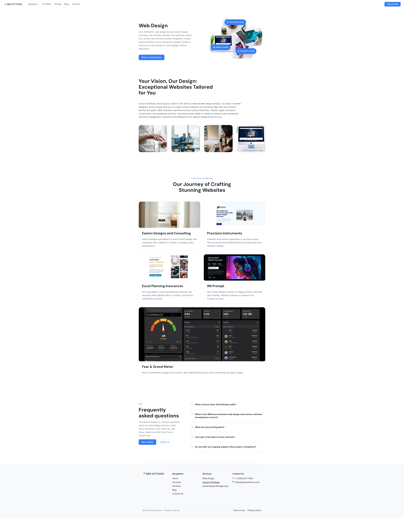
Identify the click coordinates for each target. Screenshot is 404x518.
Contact (76, 4)
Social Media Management (215, 486)
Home (175, 478)
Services (176, 482)
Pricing (57, 4)
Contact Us (177, 493)
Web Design (208, 478)
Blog (66, 4)
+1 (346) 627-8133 (244, 478)
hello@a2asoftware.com (247, 482)
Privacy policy (254, 510)
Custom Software (211, 482)
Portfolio (46, 4)
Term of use (239, 510)
